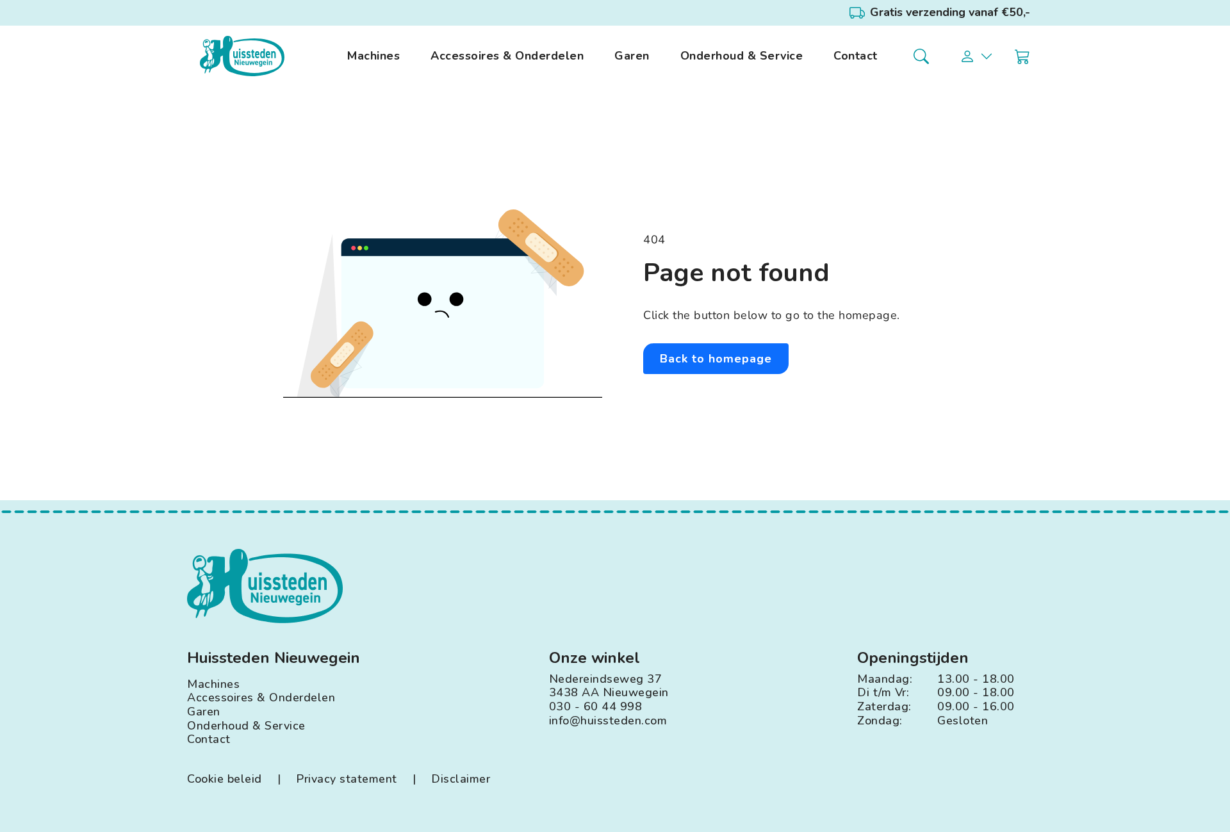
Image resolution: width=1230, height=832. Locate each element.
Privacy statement (346, 779)
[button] (977, 56)
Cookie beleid (224, 779)
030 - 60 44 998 (596, 707)
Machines (373, 56)
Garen (632, 56)
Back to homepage (716, 358)
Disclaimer (460, 779)
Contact (855, 56)
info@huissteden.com (608, 721)
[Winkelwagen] (1022, 56)
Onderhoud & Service (741, 56)
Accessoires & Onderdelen (507, 56)
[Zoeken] (921, 56)
